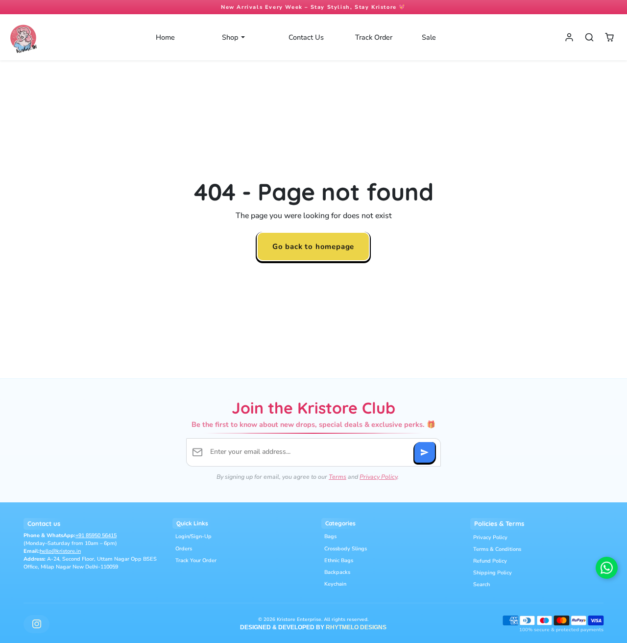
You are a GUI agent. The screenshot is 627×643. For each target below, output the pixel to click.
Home (165, 37)
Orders (183, 548)
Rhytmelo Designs (356, 627)
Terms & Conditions (497, 549)
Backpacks (337, 572)
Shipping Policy (492, 572)
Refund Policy (490, 561)
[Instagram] (36, 624)
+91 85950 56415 (96, 535)
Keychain (335, 584)
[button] (589, 37)
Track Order (373, 37)
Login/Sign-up (193, 536)
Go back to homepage (313, 246)
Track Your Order (196, 560)
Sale (429, 37)
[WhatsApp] (607, 568)
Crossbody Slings (345, 548)
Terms (337, 476)
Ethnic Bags (338, 560)
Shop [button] (231, 37)
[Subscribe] (424, 452)
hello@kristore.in (60, 551)
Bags (330, 536)
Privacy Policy (378, 476)
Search (481, 584)
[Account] (569, 37)
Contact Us (306, 37)
